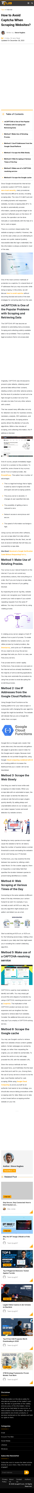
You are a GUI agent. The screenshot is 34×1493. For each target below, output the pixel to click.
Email (3, 1433)
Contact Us (19, 1480)
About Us (11, 1480)
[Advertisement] (17, 78)
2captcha (6, 1004)
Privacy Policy (4, 1480)
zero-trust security (8, 190)
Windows (4, 1449)
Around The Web (7, 1437)
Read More (8, 1171)
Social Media (5, 1441)
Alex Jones (11, 1209)
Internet (7, 1197)
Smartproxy (5, 648)
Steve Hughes (20, 33)
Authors (28, 1479)
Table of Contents (15, 114)
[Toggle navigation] (28, 3)
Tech (3, 10)
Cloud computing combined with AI (20, 760)
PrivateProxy (6, 475)
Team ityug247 (12, 1243)
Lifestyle (4, 1445)
